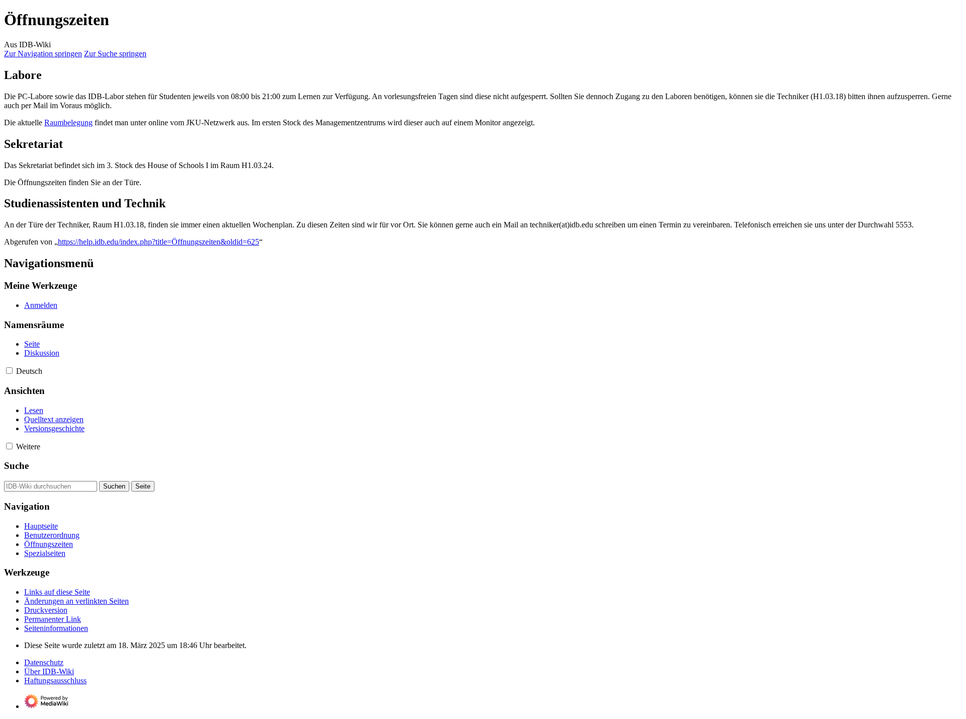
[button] (9, 370)
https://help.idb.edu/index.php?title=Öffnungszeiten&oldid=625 (158, 241)
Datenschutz (43, 662)
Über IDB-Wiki (49, 671)
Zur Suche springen (115, 53)
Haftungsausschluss (55, 680)
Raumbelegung (68, 122)
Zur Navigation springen (43, 53)
